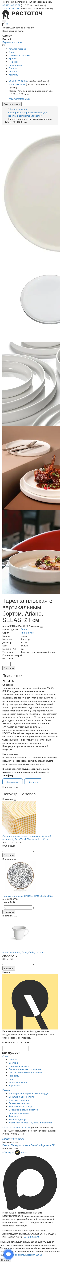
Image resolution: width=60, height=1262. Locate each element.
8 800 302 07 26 (11, 8)
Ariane (24, 629)
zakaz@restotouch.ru (19, 98)
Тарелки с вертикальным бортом (25, 115)
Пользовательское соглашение (25, 1069)
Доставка (13, 71)
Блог (11, 1078)
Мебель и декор (17, 1119)
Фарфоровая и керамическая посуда (27, 112)
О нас (12, 52)
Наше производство (19, 55)
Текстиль (13, 1116)
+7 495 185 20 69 (11, 5)
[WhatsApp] (13, 681)
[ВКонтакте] (4, 681)
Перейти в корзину (12, 42)
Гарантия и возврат (19, 1065)
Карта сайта (15, 1085)
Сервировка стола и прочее (23, 1109)
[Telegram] (9, 681)
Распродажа (15, 64)
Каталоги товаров (18, 1082)
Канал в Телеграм (11, 1145)
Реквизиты (14, 1075)
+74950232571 (31, 1236)
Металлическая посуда (21, 1106)
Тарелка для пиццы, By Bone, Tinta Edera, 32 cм (27, 895)
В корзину (9, 668)
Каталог (6, 1090)
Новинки (13, 61)
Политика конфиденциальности (25, 1072)
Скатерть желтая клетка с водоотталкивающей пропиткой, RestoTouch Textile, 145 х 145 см (26, 837)
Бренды (13, 58)
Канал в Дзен (29, 1145)
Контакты (13, 74)
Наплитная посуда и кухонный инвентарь (30, 1122)
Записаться (13, 781)
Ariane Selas (27, 632)
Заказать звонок (12, 104)
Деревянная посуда (19, 1103)
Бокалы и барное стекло (21, 1096)
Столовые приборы (19, 1099)
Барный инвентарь (18, 1112)
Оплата (13, 68)
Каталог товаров (18, 109)
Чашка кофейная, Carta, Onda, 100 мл (22, 952)
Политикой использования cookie (25, 1254)
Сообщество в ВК (45, 1145)
